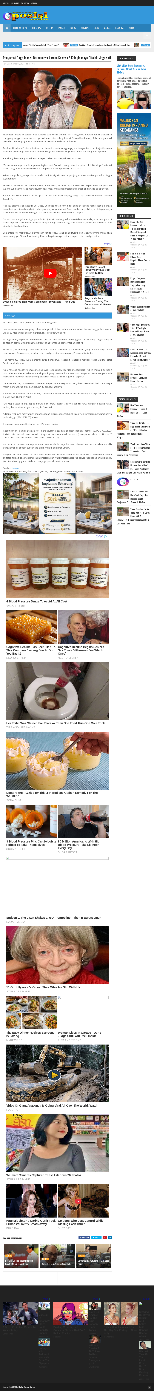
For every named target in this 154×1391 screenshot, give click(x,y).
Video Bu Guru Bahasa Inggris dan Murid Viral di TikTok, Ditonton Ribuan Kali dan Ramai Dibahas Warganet (133, 430)
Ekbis (96, 27)
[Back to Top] (149, 1387)
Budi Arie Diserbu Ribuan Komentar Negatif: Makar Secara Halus (52, 45)
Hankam (61, 27)
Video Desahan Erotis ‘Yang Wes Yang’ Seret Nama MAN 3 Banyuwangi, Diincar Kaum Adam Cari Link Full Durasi (133, 516)
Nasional (119, 27)
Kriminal (85, 27)
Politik (49, 27)
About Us (134, 479)
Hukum (73, 27)
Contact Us (25, 3)
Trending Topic (20, 27)
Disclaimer (15, 3)
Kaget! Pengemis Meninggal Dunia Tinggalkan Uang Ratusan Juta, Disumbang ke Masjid (139, 285)
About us (6, 3)
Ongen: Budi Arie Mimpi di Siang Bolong (57, 1263)
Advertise (34, 3)
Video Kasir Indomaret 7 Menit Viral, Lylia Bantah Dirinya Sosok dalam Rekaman (140, 329)
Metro (132, 27)
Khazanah (10, 35)
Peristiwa (37, 27)
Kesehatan (24, 35)
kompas (16, 467)
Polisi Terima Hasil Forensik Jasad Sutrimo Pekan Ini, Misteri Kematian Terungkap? (140, 354)
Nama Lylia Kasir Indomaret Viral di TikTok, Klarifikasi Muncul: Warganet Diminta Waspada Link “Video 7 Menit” (139, 230)
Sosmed (51, 35)
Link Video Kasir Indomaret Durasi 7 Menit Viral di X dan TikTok (131, 69)
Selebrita (38, 35)
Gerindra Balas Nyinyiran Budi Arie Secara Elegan (94, 1262)
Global (107, 27)
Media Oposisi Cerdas (26, 1387)
